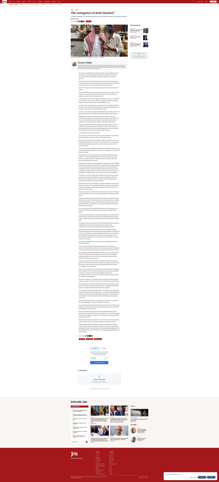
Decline (211, 477)
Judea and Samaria (43, 4)
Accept (202, 477)
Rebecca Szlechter (113, 422)
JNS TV (34, 1)
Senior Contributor (133, 35)
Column (77, 9)
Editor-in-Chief (59, 4)
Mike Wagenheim (120, 422)
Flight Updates (37, 4)
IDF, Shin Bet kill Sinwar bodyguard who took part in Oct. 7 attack (119, 439)
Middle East (82, 339)
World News (112, 416)
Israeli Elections (22, 4)
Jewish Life (40, 1)
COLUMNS (134, 425)
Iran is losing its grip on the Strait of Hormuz (139, 419)
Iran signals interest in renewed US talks (79, 419)
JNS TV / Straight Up (134, 417)
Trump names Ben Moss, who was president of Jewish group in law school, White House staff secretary (99, 440)
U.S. (14, 1)
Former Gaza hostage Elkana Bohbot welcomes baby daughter (80, 411)
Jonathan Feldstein (140, 432)
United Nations (89, 339)
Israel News (112, 436)
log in (96, 381)
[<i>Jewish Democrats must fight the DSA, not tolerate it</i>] (145, 30)
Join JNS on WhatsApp (140, 56)
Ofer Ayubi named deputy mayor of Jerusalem (79, 423)
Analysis (23, 1)
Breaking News (76, 406)
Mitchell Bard (139, 440)
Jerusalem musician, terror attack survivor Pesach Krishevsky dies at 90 (80, 415)
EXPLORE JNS (79, 402)
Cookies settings (193, 477)
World (18, 1)
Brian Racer (112, 441)
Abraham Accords (98, 339)
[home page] (4, 1)
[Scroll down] (86, 442)
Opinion (29, 1)
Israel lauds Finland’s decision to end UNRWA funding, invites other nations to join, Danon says (119, 420)
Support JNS (213, 1)
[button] (76, 21)
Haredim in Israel (50, 4)
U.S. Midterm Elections (30, 4)
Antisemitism (47, 1)
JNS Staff (92, 442)
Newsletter (200, 1)
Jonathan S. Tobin (133, 32)
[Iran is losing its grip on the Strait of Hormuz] (139, 412)
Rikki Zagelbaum (93, 423)
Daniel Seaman (133, 421)
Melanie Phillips (75, 19)
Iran (55, 4)
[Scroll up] (85, 442)
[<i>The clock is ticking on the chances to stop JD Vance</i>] (145, 44)
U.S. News (92, 416)
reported (105, 92)
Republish (89, 21)
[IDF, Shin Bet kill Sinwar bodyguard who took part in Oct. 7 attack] (119, 430)
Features (54, 1)
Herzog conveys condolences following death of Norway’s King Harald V (79, 436)
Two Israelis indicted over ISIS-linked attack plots (80, 432)
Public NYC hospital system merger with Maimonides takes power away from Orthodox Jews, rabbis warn (100, 420)
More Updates (74, 441)
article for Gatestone (87, 252)
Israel (10, 1)
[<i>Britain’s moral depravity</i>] (145, 37)
